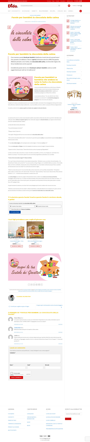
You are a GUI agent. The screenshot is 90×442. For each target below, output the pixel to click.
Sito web (47, 365)
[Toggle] (81, 61)
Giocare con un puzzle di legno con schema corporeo (75, 28)
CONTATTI (11, 417)
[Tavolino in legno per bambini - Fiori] (74, 94)
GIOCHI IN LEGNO (26, 11)
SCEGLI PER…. (53, 11)
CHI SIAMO (11, 413)
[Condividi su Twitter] (31, 284)
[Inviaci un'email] (77, 1)
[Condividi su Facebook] (29, 284)
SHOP (9, 11)
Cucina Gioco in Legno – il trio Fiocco (16, 241)
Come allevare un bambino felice (73, 61)
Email (28, 365)
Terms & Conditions (25, 209)
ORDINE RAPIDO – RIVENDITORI (32, 418)
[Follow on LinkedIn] (81, 1)
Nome (11, 365)
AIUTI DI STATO (12, 430)
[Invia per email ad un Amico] (34, 284)
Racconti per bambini (30, 291)
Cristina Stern (17, 327)
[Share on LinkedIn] (39, 284)
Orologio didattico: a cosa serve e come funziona (75, 22)
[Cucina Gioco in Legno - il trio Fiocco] (16, 230)
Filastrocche (70, 68)
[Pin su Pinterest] (36, 284)
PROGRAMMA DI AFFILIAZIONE (54, 428)
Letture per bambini (22, 291)
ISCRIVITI (68, 418)
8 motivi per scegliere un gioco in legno (19, 306)
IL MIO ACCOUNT (51, 413)
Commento (13, 352)
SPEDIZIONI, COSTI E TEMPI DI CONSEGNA (54, 424)
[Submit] (59, 6)
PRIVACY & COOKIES (13, 427)
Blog (53, 1)
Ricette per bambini (71, 83)
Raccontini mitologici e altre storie (73, 79)
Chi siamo (49, 1)
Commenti (72, 36)
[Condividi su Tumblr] (41, 284)
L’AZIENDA (70, 11)
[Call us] (78, 1)
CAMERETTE (34, 11)
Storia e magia (37, 291)
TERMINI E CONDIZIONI (14, 423)
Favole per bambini (35, 15)
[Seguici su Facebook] (74, 1)
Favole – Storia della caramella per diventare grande (76, 41)
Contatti (57, 1)
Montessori (69, 75)
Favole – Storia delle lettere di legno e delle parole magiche (75, 34)
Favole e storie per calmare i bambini (54, 289)
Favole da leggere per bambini (40, 289)
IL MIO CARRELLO (50, 420)
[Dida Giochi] (13, 6)
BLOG (65, 11)
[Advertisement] (35, 392)
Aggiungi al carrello (17, 246)
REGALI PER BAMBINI (43, 11)
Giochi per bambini (71, 71)
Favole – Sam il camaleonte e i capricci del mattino (75, 48)
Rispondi (60, 324)
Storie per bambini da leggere (46, 291)
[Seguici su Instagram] (75, 1)
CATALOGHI (60, 11)
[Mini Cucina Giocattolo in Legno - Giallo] (35, 230)
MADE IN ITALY (12, 420)
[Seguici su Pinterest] (79, 1)
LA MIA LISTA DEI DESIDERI (53, 417)
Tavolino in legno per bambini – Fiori (74, 105)
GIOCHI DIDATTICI (15, 11)
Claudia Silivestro (41, 21)
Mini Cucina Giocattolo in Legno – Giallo (35, 241)
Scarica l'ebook (15, 212)
